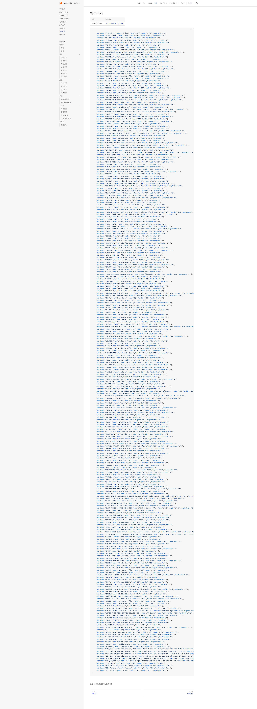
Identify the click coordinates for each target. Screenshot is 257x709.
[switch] (190, 3)
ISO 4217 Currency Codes (114, 23)
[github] (196, 3)
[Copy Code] (191, 31)
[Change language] (183, 3)
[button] (69, 9)
